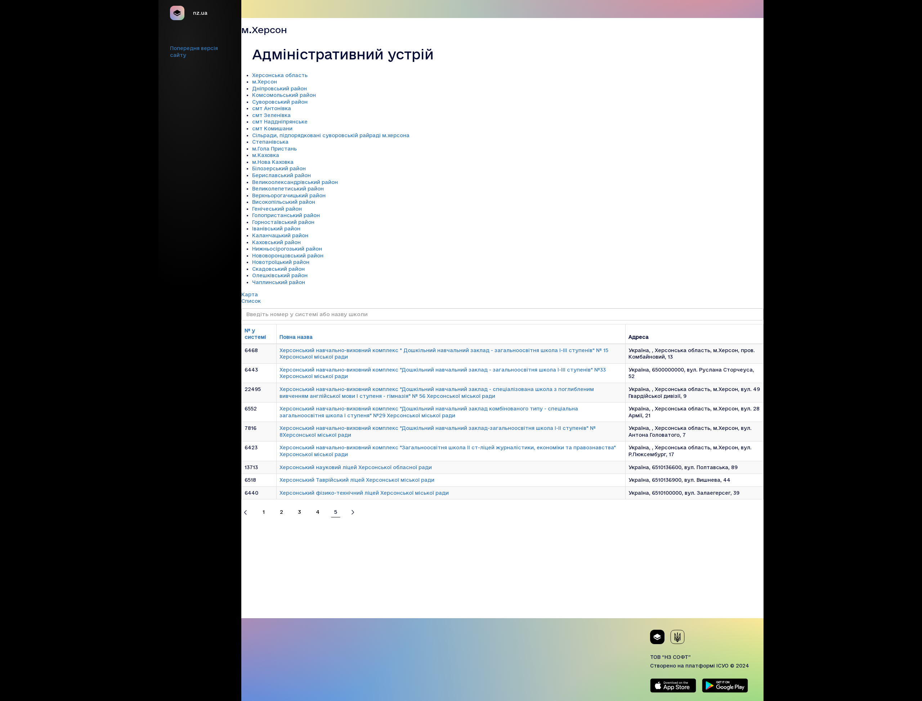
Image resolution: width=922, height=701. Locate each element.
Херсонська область (280, 75)
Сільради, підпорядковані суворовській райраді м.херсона (330, 135)
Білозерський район (279, 168)
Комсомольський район (284, 95)
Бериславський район (281, 175)
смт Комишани (272, 128)
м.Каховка (265, 155)
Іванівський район (276, 229)
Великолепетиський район (288, 189)
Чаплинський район (278, 282)
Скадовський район (278, 269)
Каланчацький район (280, 235)
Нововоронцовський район (287, 256)
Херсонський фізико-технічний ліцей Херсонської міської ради (364, 493)
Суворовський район (280, 102)
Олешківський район (280, 275)
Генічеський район (277, 209)
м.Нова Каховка (273, 162)
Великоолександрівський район (295, 182)
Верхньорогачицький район (289, 195)
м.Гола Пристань (274, 149)
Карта (249, 294)
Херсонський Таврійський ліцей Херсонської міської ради (356, 480)
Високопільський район (283, 202)
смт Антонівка (271, 108)
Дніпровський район (279, 88)
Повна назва (296, 337)
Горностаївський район (283, 222)
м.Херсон (264, 82)
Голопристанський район (286, 215)
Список (251, 301)
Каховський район (276, 242)
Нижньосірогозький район (287, 249)
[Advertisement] (502, 567)
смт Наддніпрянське (280, 122)
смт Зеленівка (271, 115)
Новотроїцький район (280, 262)
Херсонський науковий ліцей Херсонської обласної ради (355, 467)
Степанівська (270, 142)
